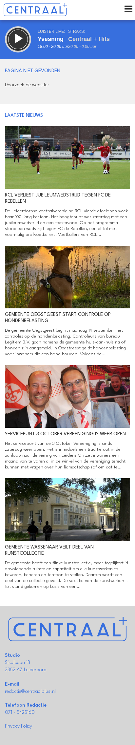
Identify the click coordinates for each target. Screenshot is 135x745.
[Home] (35, 10)
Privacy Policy (18, 726)
